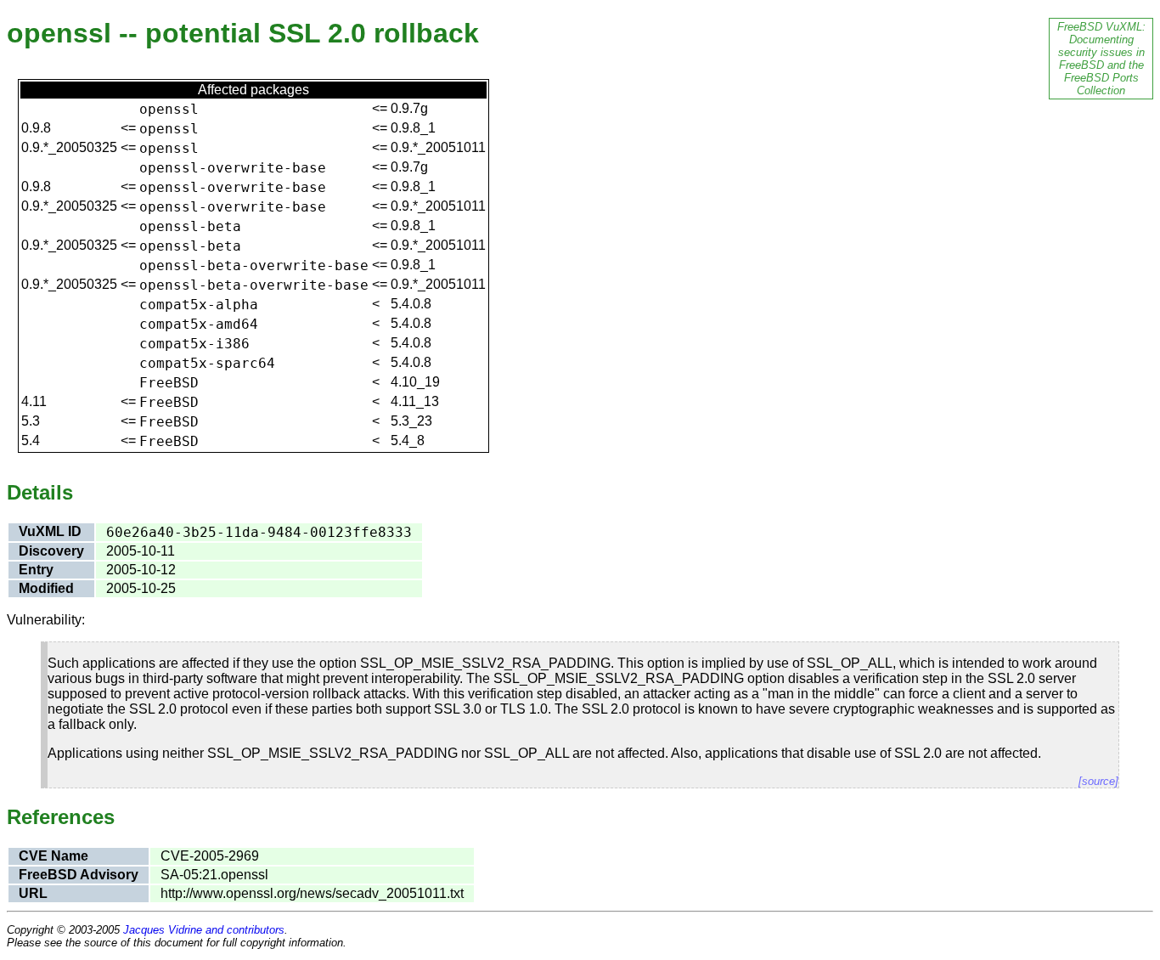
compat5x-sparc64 (207, 363)
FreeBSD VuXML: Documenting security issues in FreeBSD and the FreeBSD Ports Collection (1101, 58)
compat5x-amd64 (198, 324)
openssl (169, 109)
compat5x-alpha (198, 304)
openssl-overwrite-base (232, 168)
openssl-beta (190, 226)
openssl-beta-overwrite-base (254, 265)
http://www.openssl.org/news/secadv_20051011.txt (312, 893)
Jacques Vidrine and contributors (203, 929)
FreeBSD (169, 383)
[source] (1098, 781)
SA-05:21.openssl (214, 874)
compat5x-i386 (194, 344)
